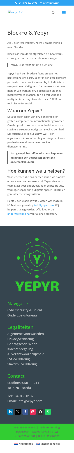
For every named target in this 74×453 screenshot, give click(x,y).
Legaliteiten (20, 327)
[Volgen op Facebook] (18, 412)
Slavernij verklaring (22, 364)
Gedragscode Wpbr (22, 344)
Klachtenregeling (20, 349)
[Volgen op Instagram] (33, 412)
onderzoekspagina (18, 213)
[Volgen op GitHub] (40, 412)
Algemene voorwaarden (25, 334)
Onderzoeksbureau (22, 315)
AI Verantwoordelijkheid (25, 354)
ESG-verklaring (18, 359)
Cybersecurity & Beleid (24, 310)
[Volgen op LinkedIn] (10, 412)
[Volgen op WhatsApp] (48, 412)
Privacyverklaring (20, 339)
